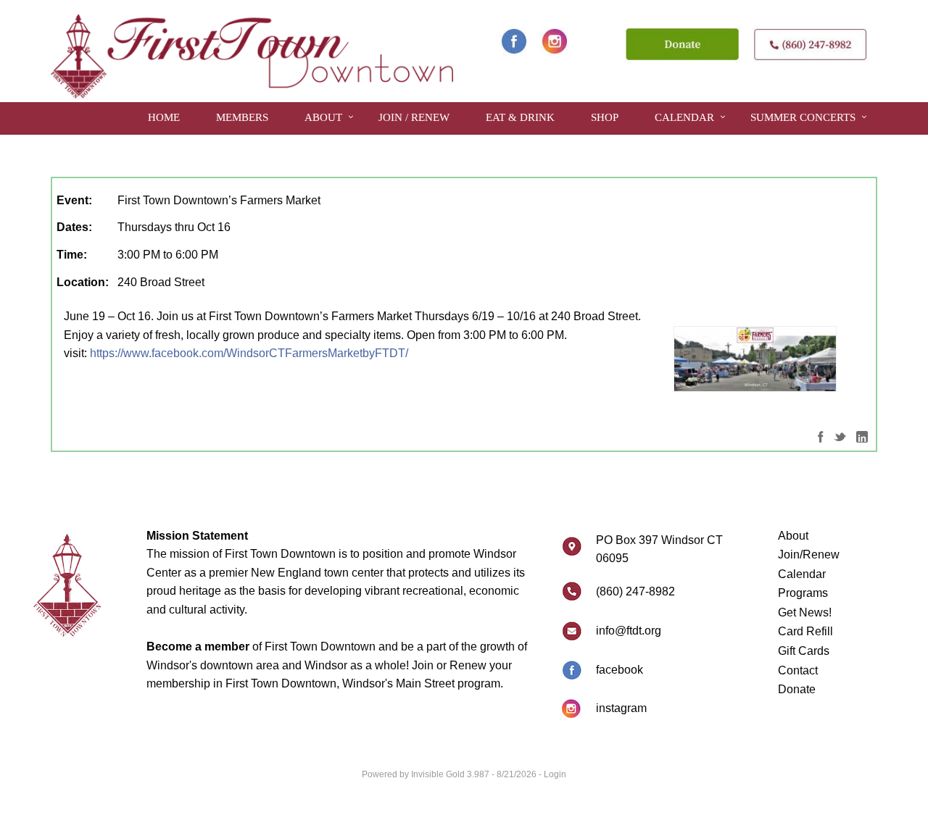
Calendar (684, 117)
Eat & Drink (520, 117)
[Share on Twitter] (840, 436)
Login (555, 774)
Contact (798, 670)
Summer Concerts (803, 117)
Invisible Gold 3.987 (451, 774)
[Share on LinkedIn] (862, 436)
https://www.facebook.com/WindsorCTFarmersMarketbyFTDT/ (249, 353)
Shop (604, 117)
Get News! (805, 612)
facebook (619, 670)
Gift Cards (803, 651)
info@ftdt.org (628, 630)
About (323, 117)
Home (164, 117)
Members (242, 117)
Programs (803, 593)
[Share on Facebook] (820, 436)
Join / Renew (414, 117)
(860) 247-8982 (635, 591)
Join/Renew (809, 554)
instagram (621, 708)
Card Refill (805, 631)
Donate (797, 689)
